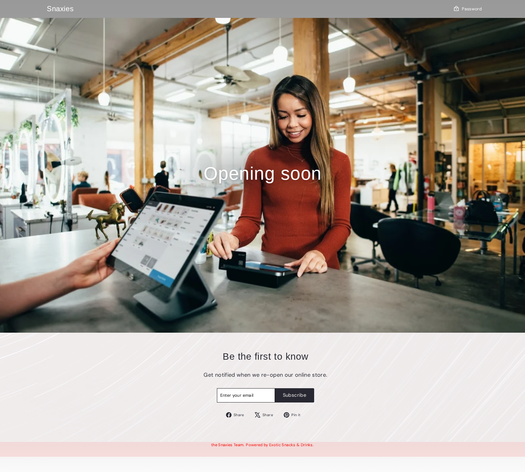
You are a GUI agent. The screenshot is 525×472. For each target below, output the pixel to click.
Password (472, 9)
